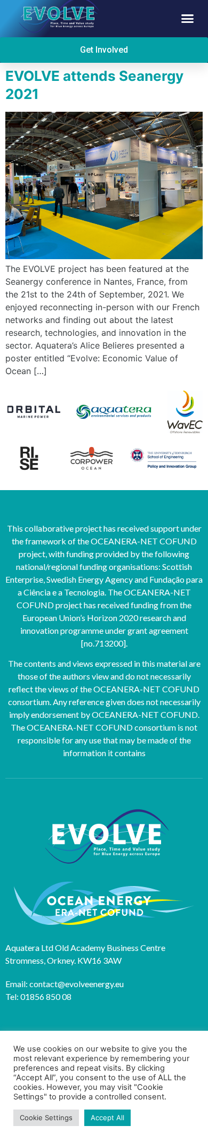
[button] (188, 19)
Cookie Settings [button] (46, 1117)
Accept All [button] (107, 1117)
